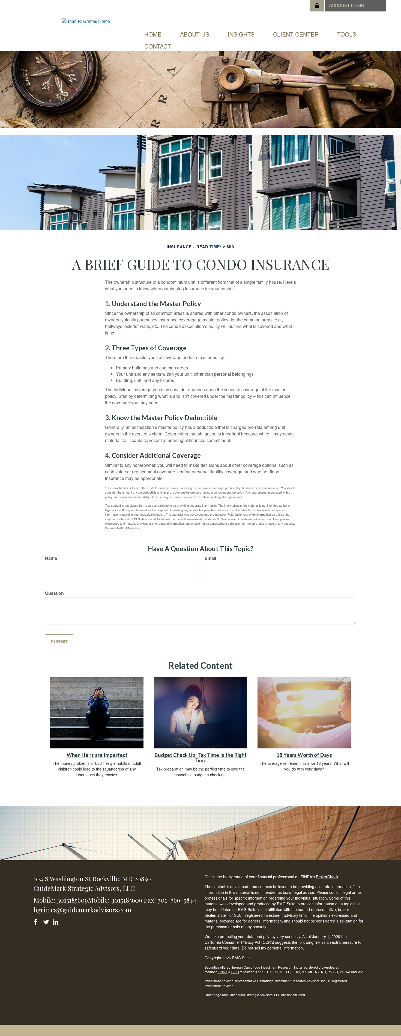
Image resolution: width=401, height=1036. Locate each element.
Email (210, 558)
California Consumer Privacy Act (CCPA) (239, 942)
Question (54, 593)
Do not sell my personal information (272, 948)
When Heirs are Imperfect (97, 755)
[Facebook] (37, 921)
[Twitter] (46, 921)
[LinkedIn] (56, 921)
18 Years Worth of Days (304, 755)
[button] (195, 34)
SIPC (235, 971)
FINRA (223, 971)
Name (51, 558)
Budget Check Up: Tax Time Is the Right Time (201, 758)
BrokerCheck (327, 876)
